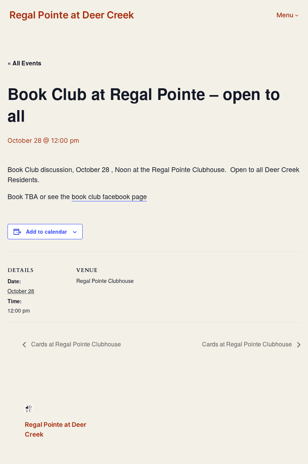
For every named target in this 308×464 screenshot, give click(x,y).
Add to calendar (46, 231)
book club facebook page (109, 196)
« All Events (24, 63)
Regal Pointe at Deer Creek (71, 15)
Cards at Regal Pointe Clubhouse (75, 344)
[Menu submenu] (297, 15)
